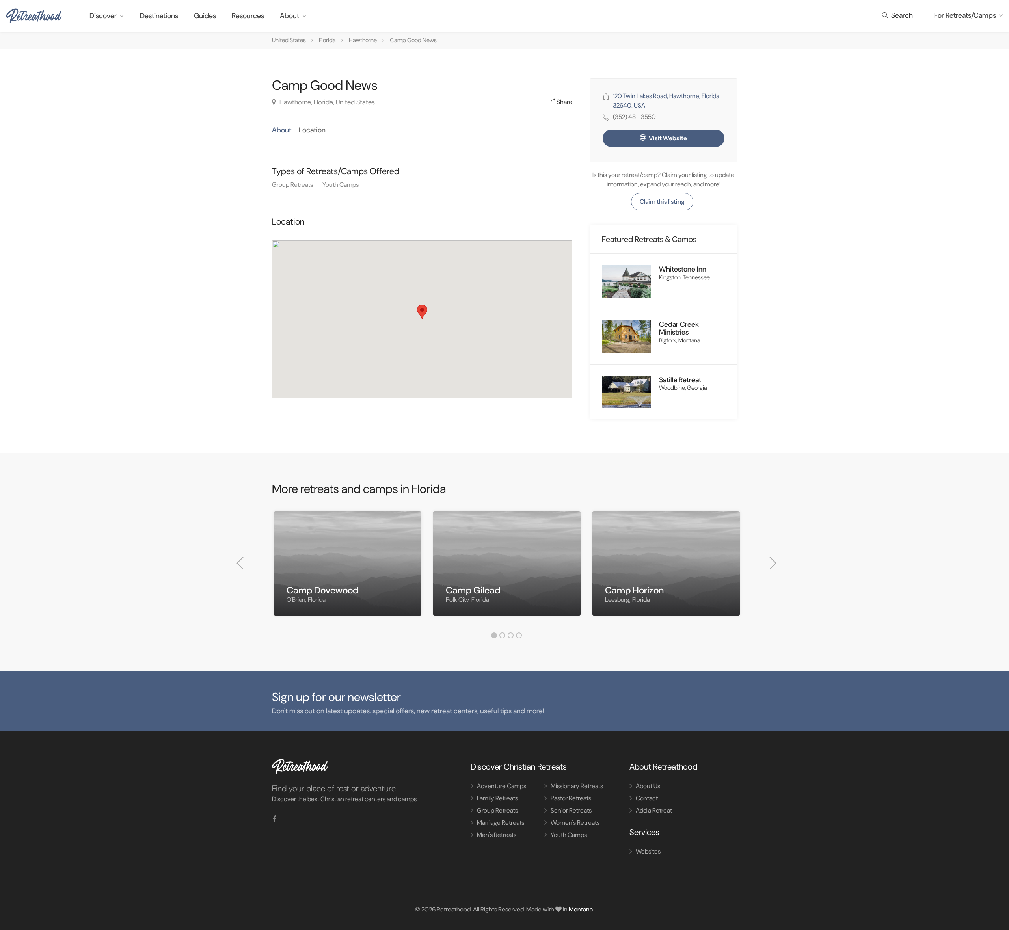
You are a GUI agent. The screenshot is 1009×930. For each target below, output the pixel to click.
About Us (648, 786)
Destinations (159, 15)
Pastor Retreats (571, 798)
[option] (347, 569)
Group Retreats (292, 184)
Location (312, 130)
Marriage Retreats (500, 822)
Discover (103, 15)
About (289, 15)
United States (289, 40)
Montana (581, 909)
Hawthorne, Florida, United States (326, 102)
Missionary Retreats (577, 786)
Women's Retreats (575, 822)
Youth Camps (340, 184)
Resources (248, 15)
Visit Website (667, 138)
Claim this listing (662, 201)
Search (901, 15)
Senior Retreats (571, 810)
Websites (648, 851)
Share (563, 102)
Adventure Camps (501, 786)
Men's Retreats (496, 835)
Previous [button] (240, 563)
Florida (327, 40)
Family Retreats (497, 798)
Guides (205, 15)
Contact (647, 798)
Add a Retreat (654, 810)
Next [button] (773, 563)
